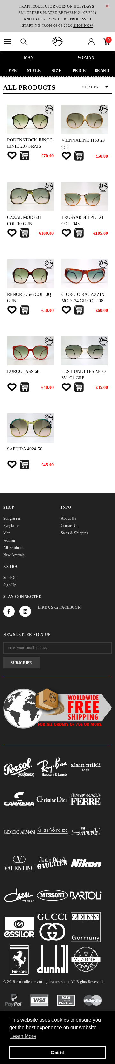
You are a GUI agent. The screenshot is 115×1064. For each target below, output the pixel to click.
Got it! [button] (58, 1052)
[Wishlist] (12, 155)
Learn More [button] (23, 1036)
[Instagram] (25, 611)
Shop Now (83, 25)
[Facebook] (9, 611)
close (107, 6)
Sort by (90, 87)
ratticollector (26, 982)
